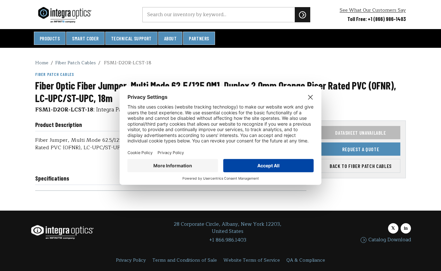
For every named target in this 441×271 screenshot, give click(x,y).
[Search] (302, 14)
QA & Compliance (305, 260)
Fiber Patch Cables (75, 63)
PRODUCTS (50, 38)
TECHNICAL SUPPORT (131, 38)
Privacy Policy (131, 260)
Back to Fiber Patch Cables (361, 166)
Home (41, 63)
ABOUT (170, 38)
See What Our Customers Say (373, 10)
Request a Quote (360, 149)
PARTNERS (199, 38)
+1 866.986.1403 (227, 240)
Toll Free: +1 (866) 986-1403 (376, 19)
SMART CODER (85, 38)
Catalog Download (389, 240)
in (406, 228)
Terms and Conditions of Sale (184, 260)
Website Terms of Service (251, 260)
